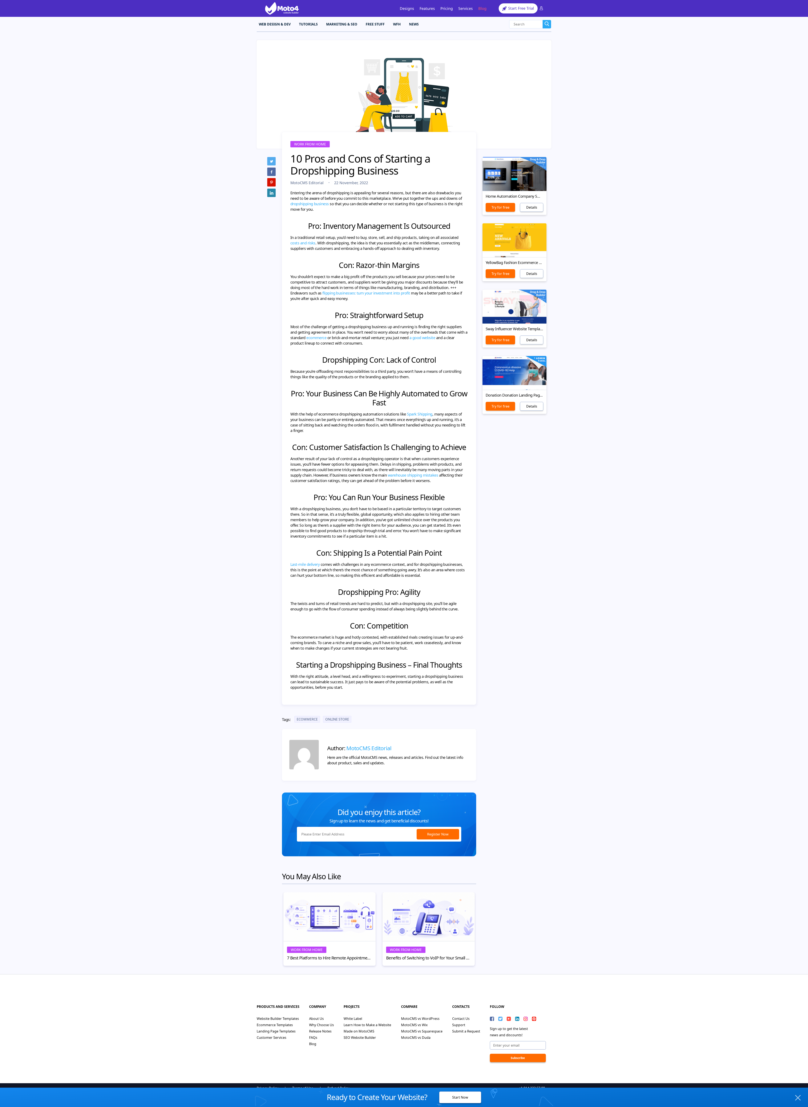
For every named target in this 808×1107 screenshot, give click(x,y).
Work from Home (310, 144)
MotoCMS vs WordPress (420, 1018)
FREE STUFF (375, 24)
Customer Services (271, 1037)
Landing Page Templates (276, 1031)
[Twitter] (271, 161)
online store (337, 719)
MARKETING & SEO (341, 24)
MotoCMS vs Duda (416, 1037)
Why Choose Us (321, 1025)
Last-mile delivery (305, 564)
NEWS (414, 24)
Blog (482, 8)
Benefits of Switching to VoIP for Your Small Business (428, 957)
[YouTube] (509, 1019)
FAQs (313, 1037)
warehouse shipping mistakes (413, 475)
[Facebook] (271, 172)
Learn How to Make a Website (367, 1025)
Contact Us (461, 1018)
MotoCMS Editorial (307, 182)
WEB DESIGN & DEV (275, 24)
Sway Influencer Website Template (514, 328)
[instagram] (526, 1019)
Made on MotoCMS (359, 1031)
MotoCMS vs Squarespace (422, 1031)
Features (427, 8)
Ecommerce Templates (275, 1025)
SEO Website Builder (360, 1037)
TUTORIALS (308, 24)
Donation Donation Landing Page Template (514, 395)
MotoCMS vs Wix (414, 1025)
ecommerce (316, 337)
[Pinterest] (271, 182)
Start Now (460, 1097)
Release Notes (320, 1031)
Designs (407, 8)
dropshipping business (309, 203)
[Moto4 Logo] (282, 8)
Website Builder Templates (278, 1018)
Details (531, 207)
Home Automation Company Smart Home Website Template (514, 196)
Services (465, 8)
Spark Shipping (419, 414)
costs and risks (302, 242)
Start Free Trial (520, 8)
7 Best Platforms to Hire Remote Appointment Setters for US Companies (329, 957)
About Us (316, 1018)
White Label (353, 1018)
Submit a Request (466, 1031)
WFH (397, 24)
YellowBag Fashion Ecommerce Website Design (514, 262)
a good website (422, 337)
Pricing (446, 8)
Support (458, 1025)
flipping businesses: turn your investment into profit (366, 293)
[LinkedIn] (271, 193)
